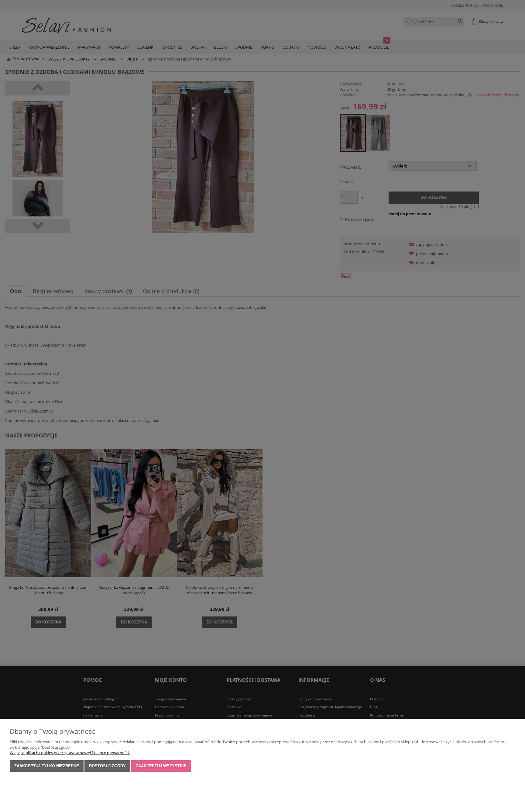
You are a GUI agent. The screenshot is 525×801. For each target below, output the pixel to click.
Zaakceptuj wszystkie (161, 766)
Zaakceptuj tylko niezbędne (46, 766)
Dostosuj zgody (107, 766)
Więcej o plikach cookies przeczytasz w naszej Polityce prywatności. (70, 752)
